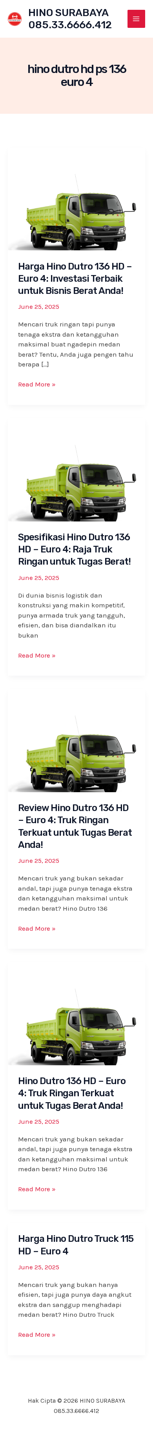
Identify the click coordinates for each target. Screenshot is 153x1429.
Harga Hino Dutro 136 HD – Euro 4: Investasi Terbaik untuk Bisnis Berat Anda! (75, 278)
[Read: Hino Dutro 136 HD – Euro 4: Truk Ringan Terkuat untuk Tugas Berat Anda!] (76, 1013)
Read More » (37, 385)
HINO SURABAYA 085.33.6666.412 (70, 19)
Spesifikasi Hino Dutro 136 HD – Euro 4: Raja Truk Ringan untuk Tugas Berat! (74, 549)
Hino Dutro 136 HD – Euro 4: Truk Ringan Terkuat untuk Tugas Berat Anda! (72, 1093)
